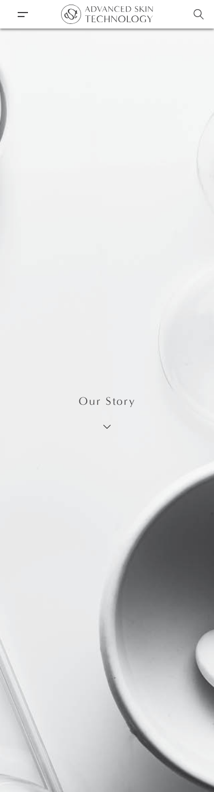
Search (198, 14)
